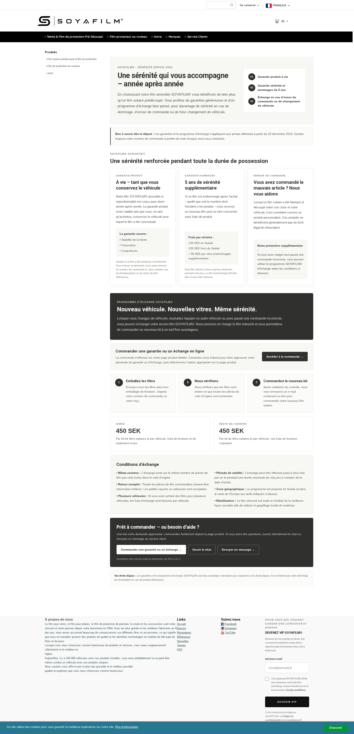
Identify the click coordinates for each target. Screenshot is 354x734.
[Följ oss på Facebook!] (222, 624)
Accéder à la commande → (284, 356)
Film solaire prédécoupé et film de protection (72, 59)
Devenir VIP (287, 701)
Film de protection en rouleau (63, 66)
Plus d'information (126, 726)
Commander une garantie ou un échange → (151, 549)
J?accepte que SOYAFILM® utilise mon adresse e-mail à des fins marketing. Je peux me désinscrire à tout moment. (290, 684)
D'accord (335, 727)
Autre (50, 73)
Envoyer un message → (238, 549)
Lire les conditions (295, 689)
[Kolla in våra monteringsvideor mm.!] (222, 632)
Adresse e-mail (273, 658)
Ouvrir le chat (201, 549)
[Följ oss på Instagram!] (222, 628)
